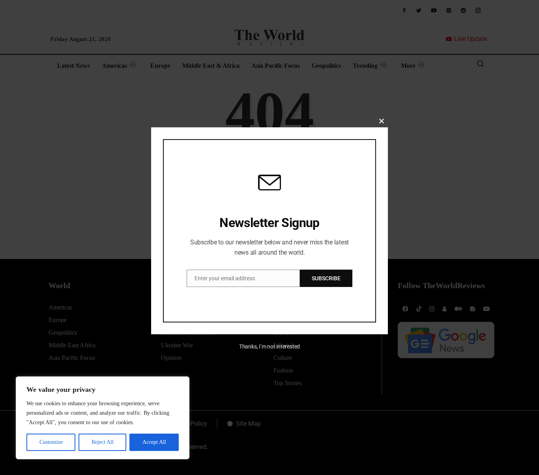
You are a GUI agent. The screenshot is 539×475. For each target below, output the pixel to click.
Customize (51, 442)
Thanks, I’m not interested (269, 346)
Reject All (103, 442)
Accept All (154, 442)
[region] (102, 417)
